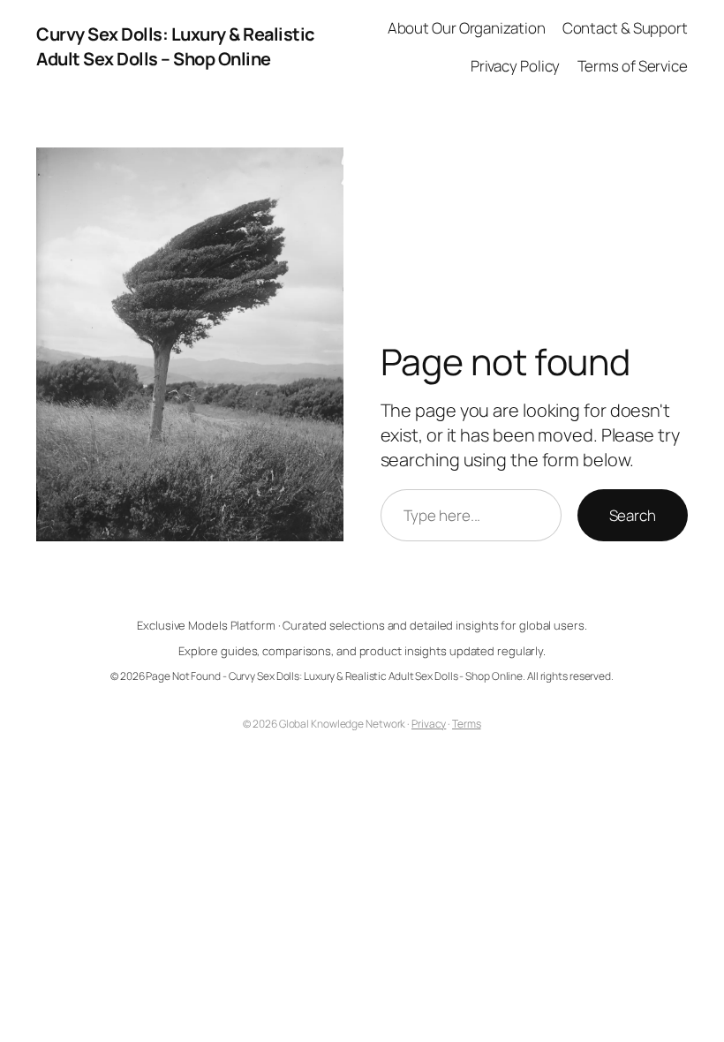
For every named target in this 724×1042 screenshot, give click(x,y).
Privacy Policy (516, 66)
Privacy (428, 723)
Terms (466, 723)
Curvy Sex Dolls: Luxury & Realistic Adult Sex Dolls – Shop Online (175, 46)
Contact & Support (625, 28)
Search (632, 515)
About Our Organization (467, 28)
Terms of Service (632, 66)
